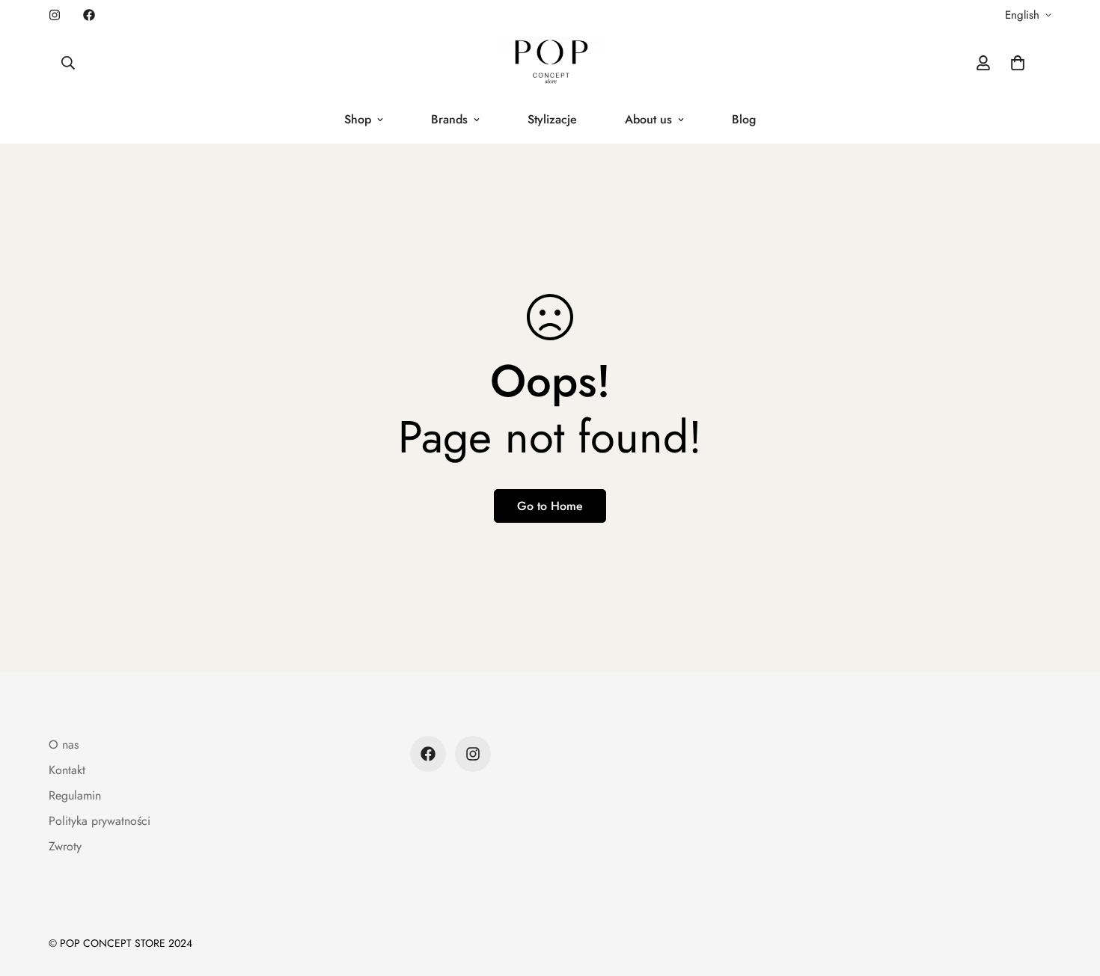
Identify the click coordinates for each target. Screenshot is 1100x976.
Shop (357, 119)
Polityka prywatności (99, 820)
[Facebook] (89, 15)
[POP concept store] (550, 63)
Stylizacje (552, 119)
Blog (744, 119)
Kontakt (67, 770)
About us (648, 119)
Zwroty (65, 846)
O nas (64, 744)
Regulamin (75, 795)
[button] (1017, 63)
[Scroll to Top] (1071, 894)
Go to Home (550, 506)
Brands (449, 119)
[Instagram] (55, 15)
